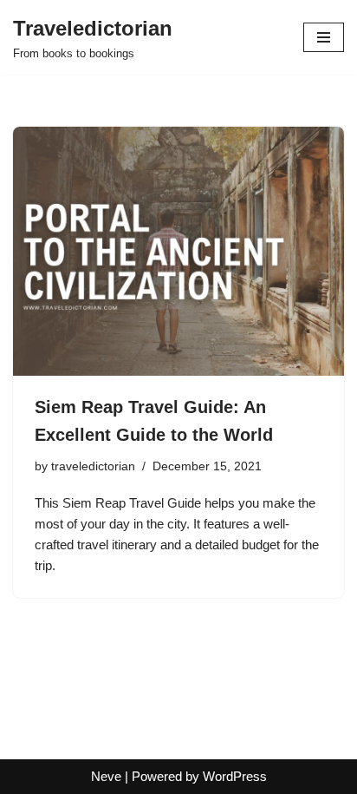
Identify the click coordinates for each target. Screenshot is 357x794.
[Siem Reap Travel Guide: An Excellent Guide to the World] (178, 251)
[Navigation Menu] (323, 37)
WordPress (235, 776)
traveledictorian (93, 466)
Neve (106, 776)
